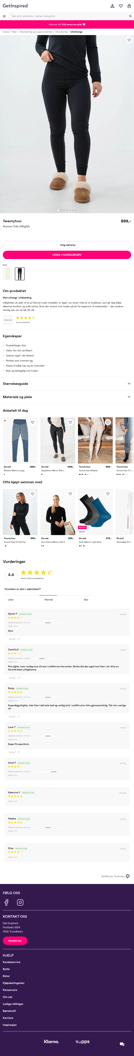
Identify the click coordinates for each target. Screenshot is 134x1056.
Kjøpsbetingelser (13, 983)
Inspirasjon (10, 1025)
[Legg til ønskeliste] (129, 40)
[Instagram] (20, 902)
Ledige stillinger (13, 1004)
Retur (6, 976)
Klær (14, 31)
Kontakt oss (15, 940)
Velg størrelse (68, 245)
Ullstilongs (76, 31)
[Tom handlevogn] (129, 5)
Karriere (8, 1018)
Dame (6, 31)
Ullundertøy (61, 31)
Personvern (10, 990)
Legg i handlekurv (67, 254)
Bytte (6, 969)
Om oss (7, 997)
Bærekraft (9, 1011)
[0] (121, 5)
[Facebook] (6, 902)
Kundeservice (11, 962)
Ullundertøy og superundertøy (36, 31)
